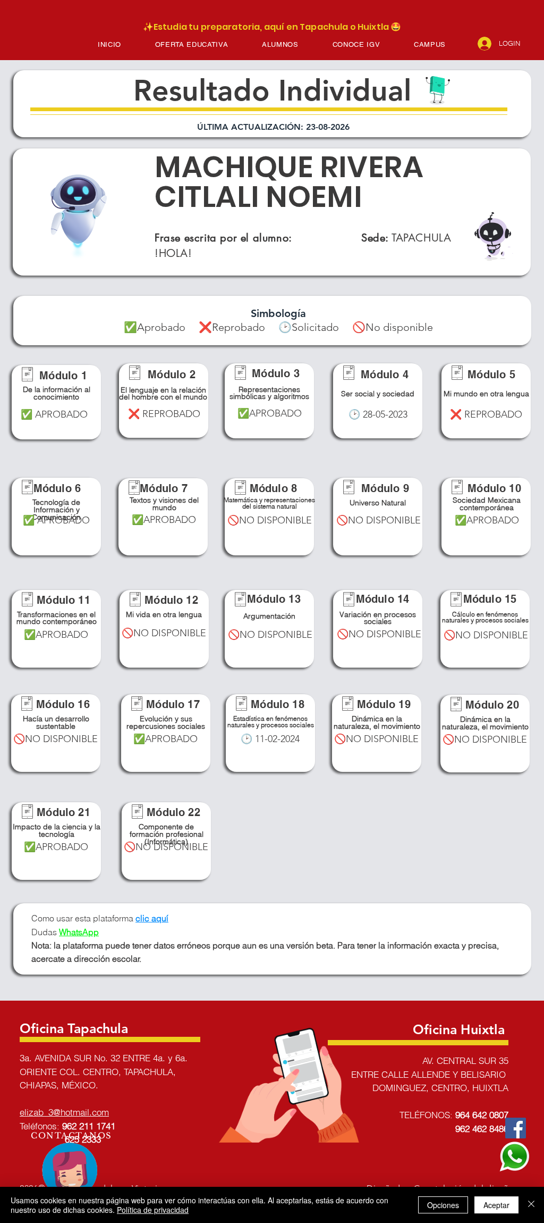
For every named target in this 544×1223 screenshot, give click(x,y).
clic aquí (151, 918)
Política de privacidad (153, 1209)
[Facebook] (515, 1128)
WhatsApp (79, 932)
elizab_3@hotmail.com (64, 1112)
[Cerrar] (531, 1204)
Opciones (443, 1205)
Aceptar (496, 1205)
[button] (191, 44)
